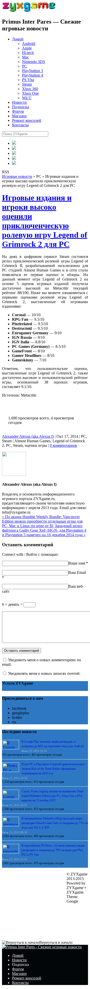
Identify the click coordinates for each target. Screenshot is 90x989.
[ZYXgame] (29, 11)
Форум (18, 111)
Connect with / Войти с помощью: (30, 554)
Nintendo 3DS (33, 62)
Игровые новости (17, 176)
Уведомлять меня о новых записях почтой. (44, 673)
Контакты (20, 125)
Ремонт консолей (26, 120)
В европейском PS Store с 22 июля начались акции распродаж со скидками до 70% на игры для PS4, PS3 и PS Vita (53, 850)
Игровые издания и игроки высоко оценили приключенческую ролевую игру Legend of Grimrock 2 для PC (44, 221)
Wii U (27, 98)
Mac (25, 57)
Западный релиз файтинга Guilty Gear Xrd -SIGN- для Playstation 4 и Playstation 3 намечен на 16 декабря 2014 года (44, 530)
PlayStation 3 (32, 71)
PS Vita (28, 80)
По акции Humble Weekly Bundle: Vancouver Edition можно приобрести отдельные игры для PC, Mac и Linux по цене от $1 (42, 521)
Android (28, 43)
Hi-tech (28, 52)
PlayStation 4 (32, 75)
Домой (18, 39)
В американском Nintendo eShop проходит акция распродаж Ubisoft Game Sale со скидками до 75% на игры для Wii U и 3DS (55, 823)
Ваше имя (76, 563)
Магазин (19, 116)
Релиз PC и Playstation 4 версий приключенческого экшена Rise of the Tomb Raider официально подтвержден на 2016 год (53, 768)
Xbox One (30, 93)
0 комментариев (63, 445)
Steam (27, 84)
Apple (27, 48)
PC (24, 66)
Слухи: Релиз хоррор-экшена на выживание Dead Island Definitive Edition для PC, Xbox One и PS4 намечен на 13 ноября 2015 (52, 796)
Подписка (20, 107)
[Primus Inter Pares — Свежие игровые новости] (42, 947)
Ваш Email (77, 572)
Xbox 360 (30, 89)
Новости (19, 102)
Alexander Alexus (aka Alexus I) (28, 436)
